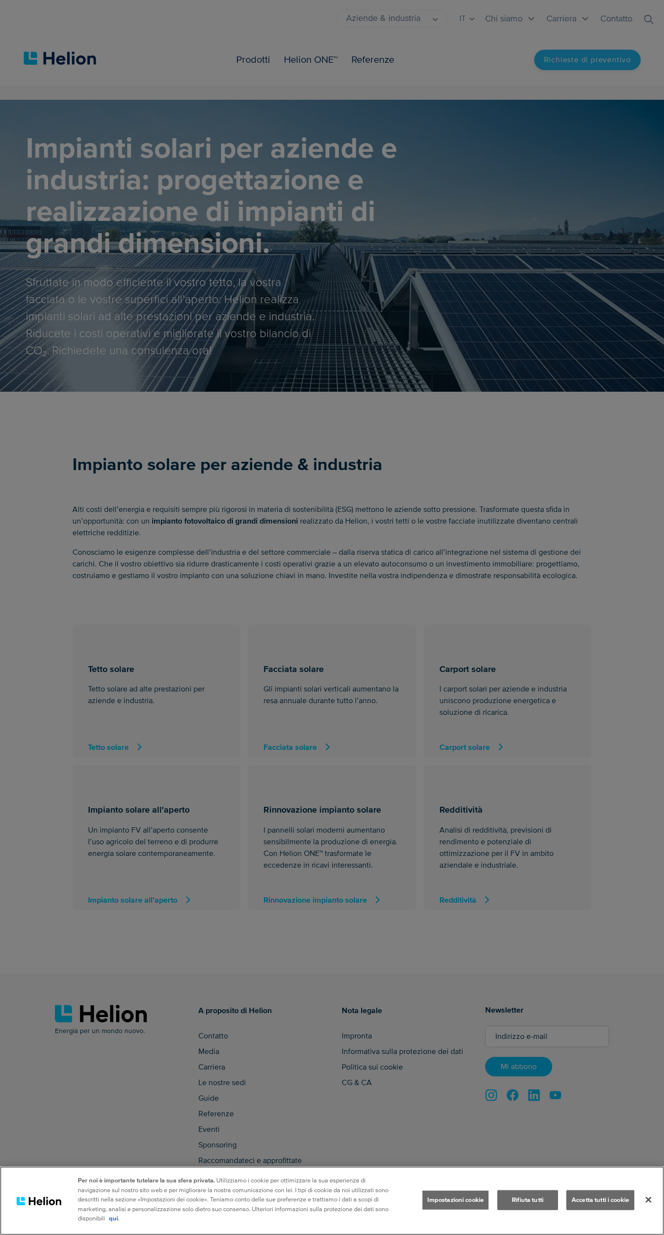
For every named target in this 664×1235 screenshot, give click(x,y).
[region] (332, 1200)
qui (113, 1218)
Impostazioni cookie (455, 1199)
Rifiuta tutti (527, 1199)
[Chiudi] (648, 1199)
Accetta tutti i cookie (600, 1199)
